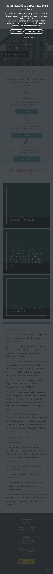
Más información (26, 37)
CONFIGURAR (33, 31)
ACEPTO (17, 31)
